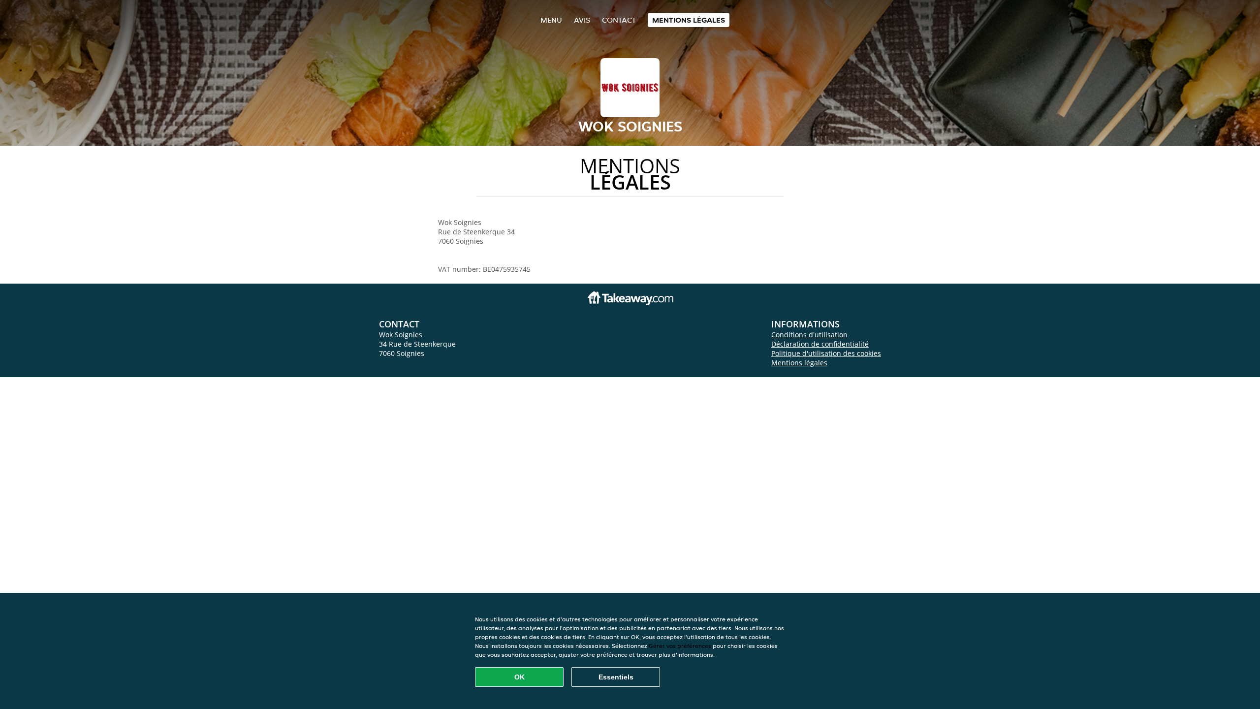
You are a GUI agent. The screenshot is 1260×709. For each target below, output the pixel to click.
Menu (551, 20)
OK (519, 677)
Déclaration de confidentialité (820, 344)
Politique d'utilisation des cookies (826, 353)
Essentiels (615, 677)
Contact (619, 20)
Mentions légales (688, 20)
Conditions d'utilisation (809, 334)
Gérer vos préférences (680, 645)
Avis (582, 20)
